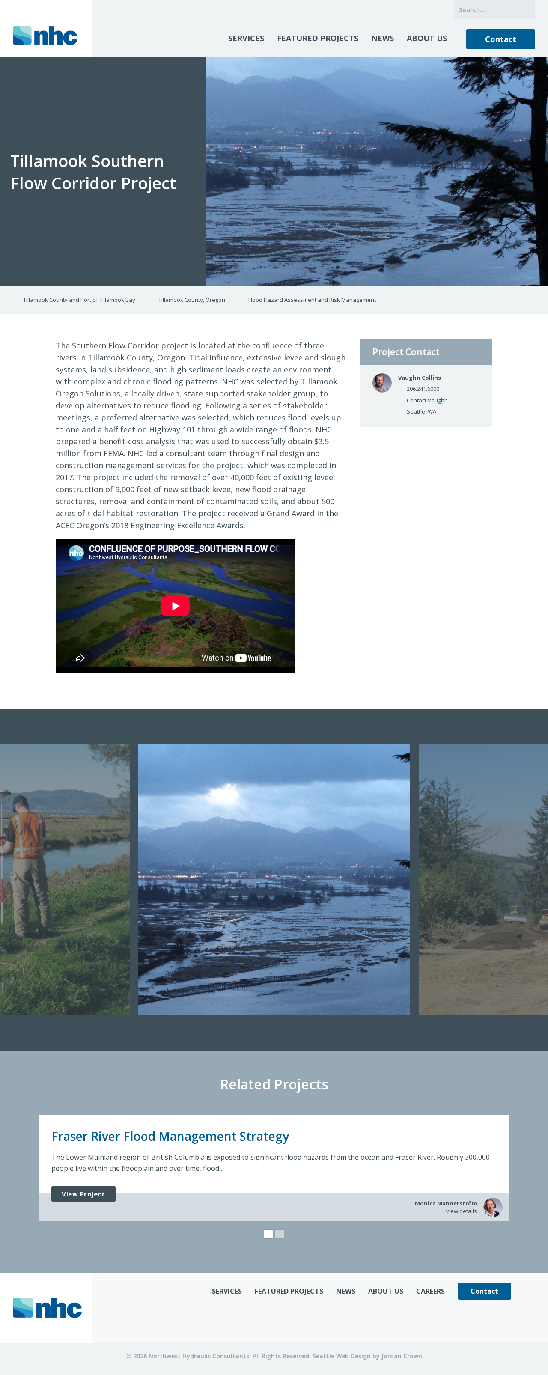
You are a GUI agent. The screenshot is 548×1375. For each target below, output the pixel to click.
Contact (500, 39)
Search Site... (525, 9)
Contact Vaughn (427, 400)
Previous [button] (7, 880)
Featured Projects (317, 38)
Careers (430, 1291)
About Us (427, 38)
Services (246, 38)
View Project (83, 1194)
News (382, 38)
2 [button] (279, 1234)
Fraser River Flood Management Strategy (170, 1136)
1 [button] (268, 1234)
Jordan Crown (401, 1356)
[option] (274, 879)
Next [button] (541, 880)
